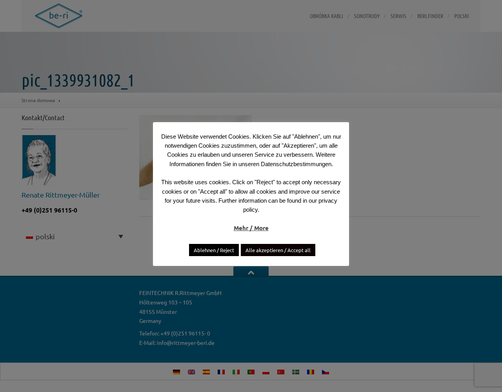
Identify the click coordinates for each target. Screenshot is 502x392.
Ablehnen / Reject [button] (214, 250)
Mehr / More (251, 228)
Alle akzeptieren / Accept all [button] (278, 250)
